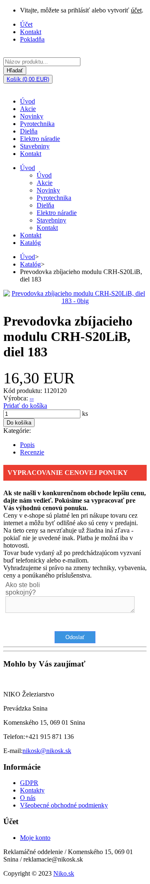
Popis (27, 444)
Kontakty (32, 790)
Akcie (28, 108)
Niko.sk (63, 873)
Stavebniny (35, 146)
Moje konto (35, 837)
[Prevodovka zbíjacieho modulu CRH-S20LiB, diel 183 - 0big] (75, 300)
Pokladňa (32, 39)
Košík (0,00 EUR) (28, 79)
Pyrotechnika (37, 123)
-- (32, 398)
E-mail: (12, 750)
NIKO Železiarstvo (28, 694)
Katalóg (30, 242)
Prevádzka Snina (25, 708)
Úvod (27, 101)
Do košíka (19, 423)
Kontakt (30, 31)
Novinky (31, 116)
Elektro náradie (40, 138)
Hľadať (15, 70)
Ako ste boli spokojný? (22, 588)
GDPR (29, 782)
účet (136, 10)
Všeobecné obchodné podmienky (64, 805)
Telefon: (14, 736)
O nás (27, 797)
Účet (26, 24)
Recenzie (32, 452)
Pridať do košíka (25, 405)
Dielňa (29, 131)
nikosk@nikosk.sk (46, 750)
